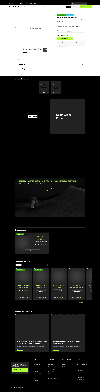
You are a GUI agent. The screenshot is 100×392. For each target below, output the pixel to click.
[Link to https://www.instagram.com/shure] (14, 387)
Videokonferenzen (38, 366)
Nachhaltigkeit (51, 371)
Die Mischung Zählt (52, 369)
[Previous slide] (79, 302)
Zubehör (35, 378)
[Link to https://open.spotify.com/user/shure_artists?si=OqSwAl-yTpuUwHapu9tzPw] (18, 387)
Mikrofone (36, 362)
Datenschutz (75, 390)
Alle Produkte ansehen (39, 382)
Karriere (50, 366)
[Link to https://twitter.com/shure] (13, 387)
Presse (63, 364)
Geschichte (50, 364)
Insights (64, 362)
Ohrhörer (36, 371)
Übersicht (68, 6)
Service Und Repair (81, 362)
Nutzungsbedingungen (81, 390)
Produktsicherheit (80, 377)
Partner (50, 373)
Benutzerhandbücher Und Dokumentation (82, 365)
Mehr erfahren (76, 26)
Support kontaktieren (81, 382)
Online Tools (79, 368)
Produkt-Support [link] (75, 6)
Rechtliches (87, 390)
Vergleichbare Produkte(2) (28, 265)
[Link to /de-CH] (13, 3)
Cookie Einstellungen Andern (54, 376)
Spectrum (64, 369)
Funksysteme (37, 364)
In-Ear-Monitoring (37, 373)
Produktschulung (80, 370)
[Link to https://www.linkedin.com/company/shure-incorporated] (16, 387)
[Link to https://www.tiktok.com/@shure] (22, 387)
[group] (25, 50)
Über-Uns (50, 362)
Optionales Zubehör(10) (41, 265)
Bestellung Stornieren (81, 379)
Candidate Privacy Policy (53, 378)
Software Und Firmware (82, 372)
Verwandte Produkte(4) (54, 265)
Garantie (78, 375)
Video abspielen (33, 116)
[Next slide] (82, 302)
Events (63, 366)
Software (36, 380)
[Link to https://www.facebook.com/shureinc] (11, 387)
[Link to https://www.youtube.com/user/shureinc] (20, 387)
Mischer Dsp (36, 376)
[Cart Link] (89, 3)
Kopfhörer (36, 369)
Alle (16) (18, 265)
